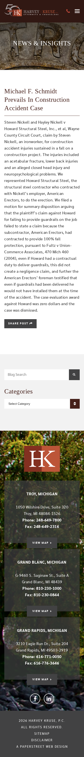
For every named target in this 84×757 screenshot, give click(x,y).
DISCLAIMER (42, 740)
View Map (40, 543)
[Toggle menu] (77, 11)
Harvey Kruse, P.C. (47, 720)
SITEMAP (42, 733)
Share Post (19, 323)
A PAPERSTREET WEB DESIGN (42, 746)
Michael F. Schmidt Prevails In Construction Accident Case (37, 100)
